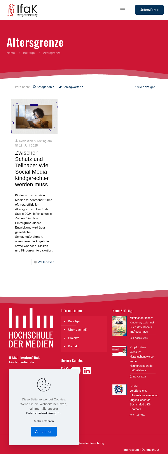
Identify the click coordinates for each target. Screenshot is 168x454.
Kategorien (44, 87)
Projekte (73, 338)
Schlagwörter (72, 87)
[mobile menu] (122, 10)
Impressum (131, 449)
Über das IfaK (77, 329)
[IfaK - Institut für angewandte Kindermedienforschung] (21, 10)
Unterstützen (149, 10)
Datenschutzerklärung (41, 413)
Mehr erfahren (44, 421)
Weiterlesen (46, 262)
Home (11, 52)
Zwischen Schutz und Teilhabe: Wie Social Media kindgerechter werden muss (32, 168)
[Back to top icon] (147, 445)
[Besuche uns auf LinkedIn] (87, 370)
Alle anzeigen (146, 87)
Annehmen (43, 431)
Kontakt (73, 346)
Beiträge (29, 52)
